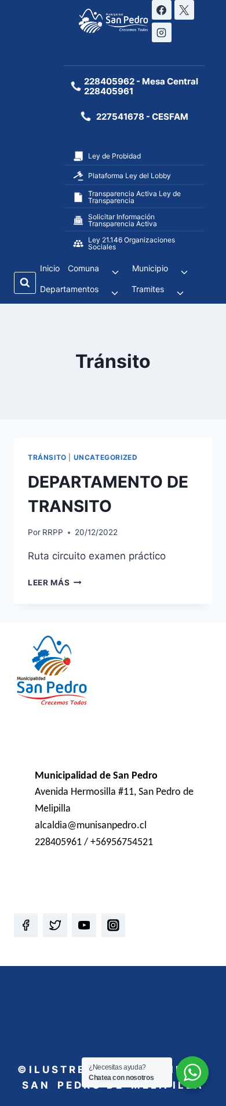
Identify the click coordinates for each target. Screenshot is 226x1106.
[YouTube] (84, 925)
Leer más (55, 582)
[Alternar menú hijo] (115, 272)
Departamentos (69, 289)
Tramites (148, 289)
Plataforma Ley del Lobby (129, 175)
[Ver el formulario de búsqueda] (25, 283)
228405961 (108, 91)
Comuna (83, 268)
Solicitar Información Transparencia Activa (122, 220)
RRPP (52, 532)
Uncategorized (106, 457)
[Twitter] (55, 925)
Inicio (50, 268)
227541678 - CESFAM (142, 116)
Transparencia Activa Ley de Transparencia (134, 197)
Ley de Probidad (114, 156)
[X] (184, 10)
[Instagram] (162, 32)
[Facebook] (162, 10)
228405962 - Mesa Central (141, 81)
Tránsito (47, 457)
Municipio (150, 268)
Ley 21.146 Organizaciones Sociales (131, 243)
